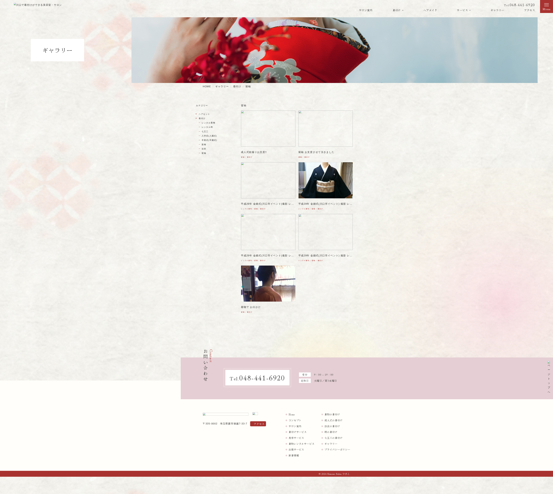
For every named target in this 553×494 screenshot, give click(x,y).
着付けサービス (298, 432)
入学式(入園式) (209, 136)
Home (292, 414)
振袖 (204, 144)
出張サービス (296, 449)
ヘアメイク (430, 10)
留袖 (204, 153)
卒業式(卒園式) (209, 140)
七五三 (205, 131)
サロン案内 (366, 10)
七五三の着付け (333, 438)
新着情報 (294, 455)
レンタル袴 (207, 127)
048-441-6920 (522, 4)
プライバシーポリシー (337, 449)
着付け (202, 118)
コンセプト (295, 420)
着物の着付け (332, 414)
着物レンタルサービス (301, 443)
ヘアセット (204, 114)
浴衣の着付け (332, 426)
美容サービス (296, 438)
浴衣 (204, 149)
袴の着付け (330, 432)
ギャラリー (497, 10)
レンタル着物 (208, 123)
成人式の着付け (333, 420)
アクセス (529, 10)
